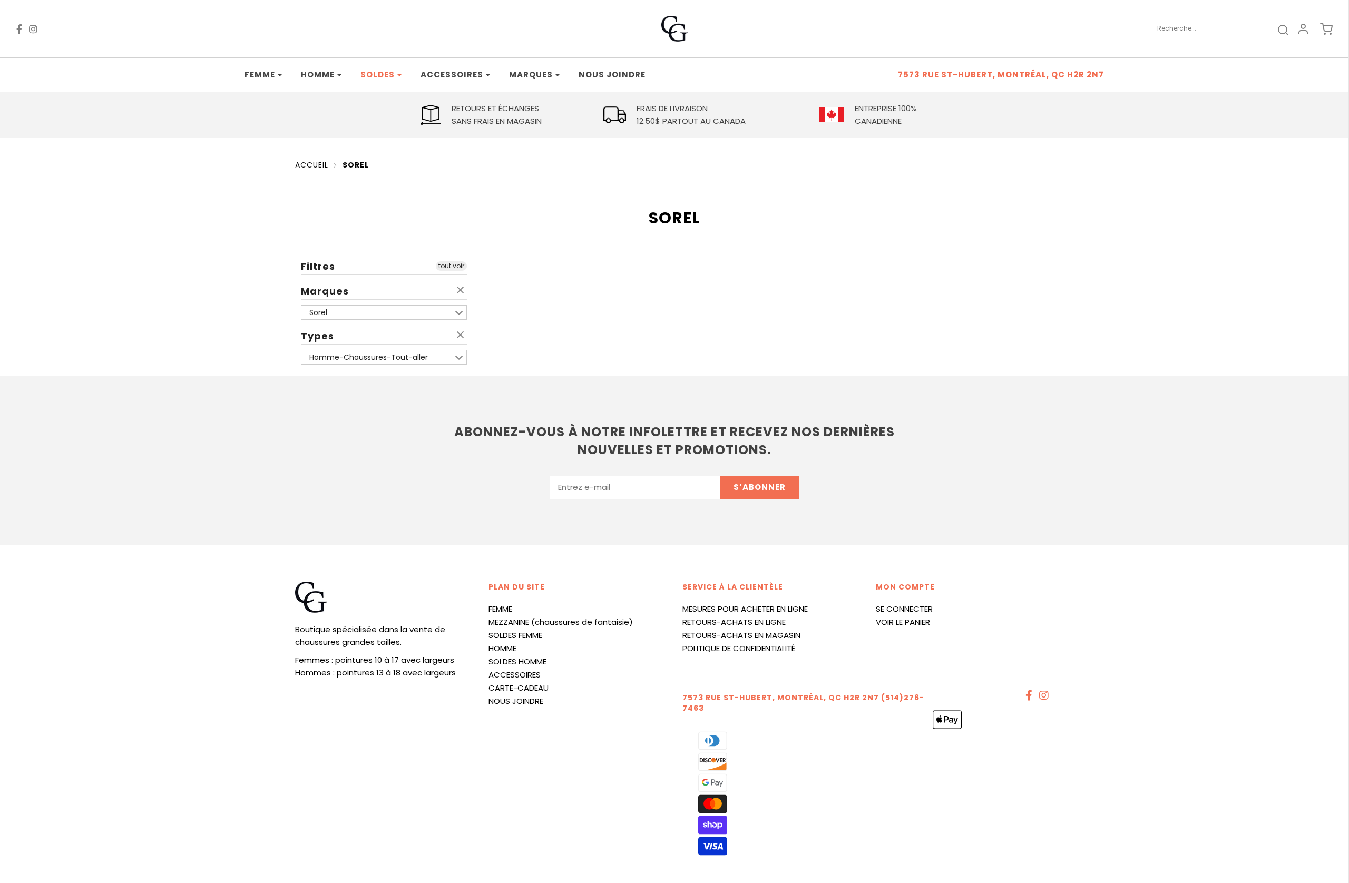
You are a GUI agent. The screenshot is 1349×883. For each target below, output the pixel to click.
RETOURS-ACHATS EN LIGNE (734, 621)
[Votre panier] (1321, 29)
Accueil (311, 165)
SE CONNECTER (904, 608)
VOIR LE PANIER (903, 621)
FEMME (500, 608)
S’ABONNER (760, 487)
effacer (461, 291)
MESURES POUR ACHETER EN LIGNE (745, 608)
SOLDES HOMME (517, 661)
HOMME (502, 648)
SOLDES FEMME (515, 635)
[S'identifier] (1303, 29)
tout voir (451, 265)
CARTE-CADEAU (518, 687)
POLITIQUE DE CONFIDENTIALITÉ (738, 648)
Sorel (356, 165)
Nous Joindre (612, 74)
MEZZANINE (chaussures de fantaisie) (560, 621)
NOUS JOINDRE (515, 701)
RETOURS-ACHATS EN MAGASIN (741, 635)
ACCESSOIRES (514, 674)
